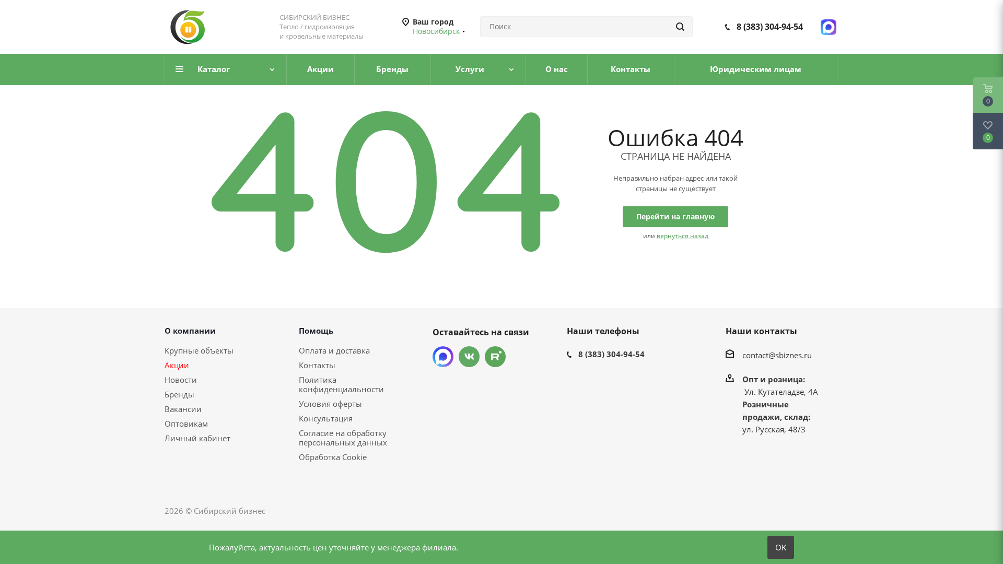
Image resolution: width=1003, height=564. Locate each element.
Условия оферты (330, 403)
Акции (177, 365)
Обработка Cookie (333, 457)
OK (780, 547)
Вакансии (183, 409)
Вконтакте (469, 356)
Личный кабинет (197, 438)
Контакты (317, 365)
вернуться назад (682, 235)
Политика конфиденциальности (341, 384)
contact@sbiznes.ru (777, 355)
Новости (181, 379)
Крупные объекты (199, 350)
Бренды (179, 394)
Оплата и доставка (334, 350)
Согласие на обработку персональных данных (343, 438)
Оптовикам (186, 423)
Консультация (326, 418)
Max (443, 356)
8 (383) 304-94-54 (770, 26)
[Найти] (680, 26)
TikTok (495, 356)
